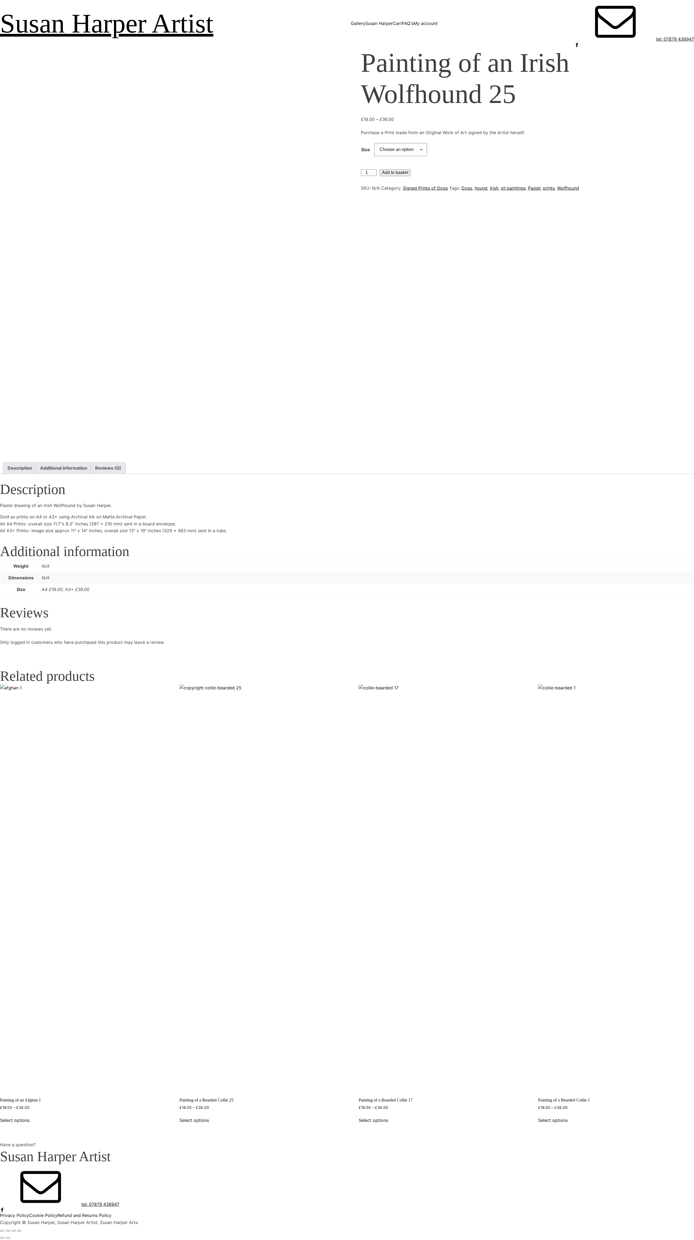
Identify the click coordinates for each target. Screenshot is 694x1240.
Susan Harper (379, 23)
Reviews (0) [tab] (108, 468)
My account (425, 23)
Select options (15, 1120)
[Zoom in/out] (2, 1231)
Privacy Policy (14, 1215)
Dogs (466, 188)
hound (481, 188)
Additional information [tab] (63, 468)
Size (365, 149)
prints (549, 188)
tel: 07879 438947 (675, 39)
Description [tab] (20, 468)
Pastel (534, 188)
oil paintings (513, 188)
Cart (397, 23)
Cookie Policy (43, 1215)
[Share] (13, 1231)
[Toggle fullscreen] (8, 1231)
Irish (494, 188)
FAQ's (407, 23)
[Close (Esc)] (19, 1231)
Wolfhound (568, 188)
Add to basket (395, 172)
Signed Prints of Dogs (425, 188)
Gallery (358, 23)
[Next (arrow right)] (8, 1238)
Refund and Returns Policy (84, 1215)
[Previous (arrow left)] (2, 1238)
